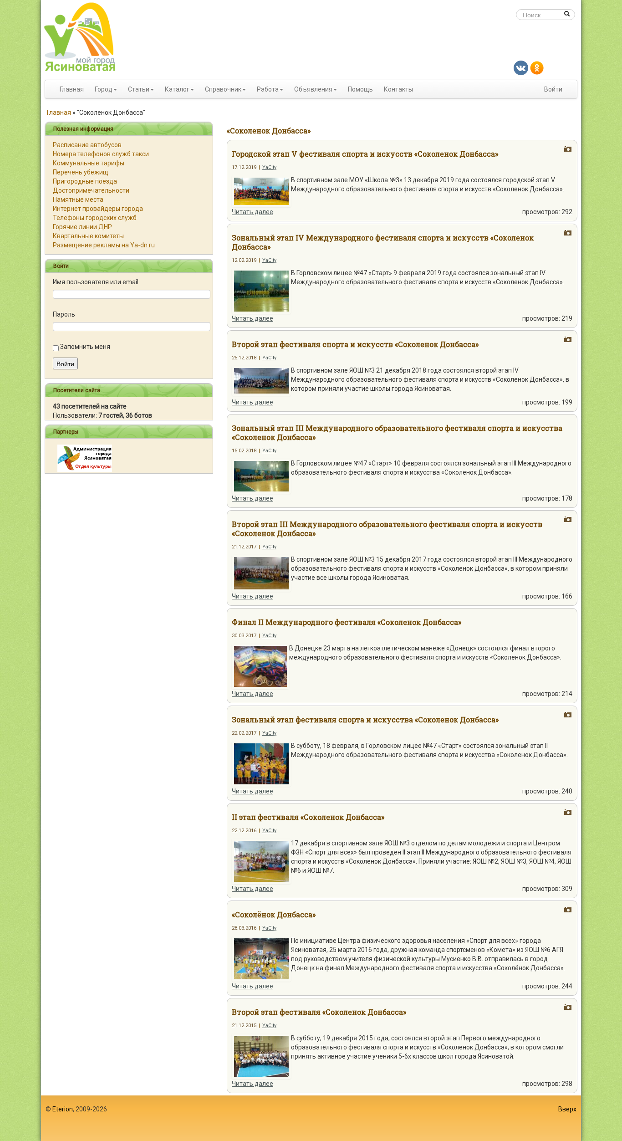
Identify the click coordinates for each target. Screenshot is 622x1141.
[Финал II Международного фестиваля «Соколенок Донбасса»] (260, 666)
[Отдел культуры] (84, 457)
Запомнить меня (85, 346)
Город (103, 89)
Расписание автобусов (87, 144)
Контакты (398, 89)
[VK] (521, 67)
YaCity (269, 167)
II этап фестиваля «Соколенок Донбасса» (308, 817)
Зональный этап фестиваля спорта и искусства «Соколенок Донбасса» (365, 719)
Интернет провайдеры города (98, 208)
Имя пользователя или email (95, 282)
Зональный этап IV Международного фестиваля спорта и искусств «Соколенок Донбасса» (383, 242)
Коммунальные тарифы (88, 163)
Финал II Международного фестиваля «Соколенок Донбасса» (346, 622)
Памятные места (78, 199)
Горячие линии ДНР (82, 226)
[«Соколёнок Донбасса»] (261, 958)
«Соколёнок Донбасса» (274, 914)
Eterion (62, 1109)
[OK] (537, 67)
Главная (72, 89)
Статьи (138, 89)
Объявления (313, 89)
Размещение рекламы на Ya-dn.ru (104, 245)
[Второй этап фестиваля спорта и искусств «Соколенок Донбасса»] (261, 380)
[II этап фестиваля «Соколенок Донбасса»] (261, 861)
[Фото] (567, 149)
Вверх (567, 1109)
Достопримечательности (91, 190)
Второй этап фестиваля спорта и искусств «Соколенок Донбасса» (355, 344)
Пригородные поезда (85, 181)
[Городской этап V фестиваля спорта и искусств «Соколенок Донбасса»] (261, 190)
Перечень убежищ (80, 172)
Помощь (360, 89)
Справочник (223, 89)
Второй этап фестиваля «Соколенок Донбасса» (319, 1012)
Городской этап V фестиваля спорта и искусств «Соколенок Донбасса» (365, 154)
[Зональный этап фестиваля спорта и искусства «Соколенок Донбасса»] (261, 763)
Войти (553, 89)
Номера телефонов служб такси (101, 154)
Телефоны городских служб (95, 217)
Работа (268, 89)
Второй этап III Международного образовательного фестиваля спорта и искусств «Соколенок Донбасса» (387, 528)
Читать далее (252, 211)
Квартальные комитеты (88, 236)
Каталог (177, 89)
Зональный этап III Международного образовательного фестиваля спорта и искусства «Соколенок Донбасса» (397, 432)
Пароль (64, 314)
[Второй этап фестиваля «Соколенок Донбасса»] (261, 1055)
